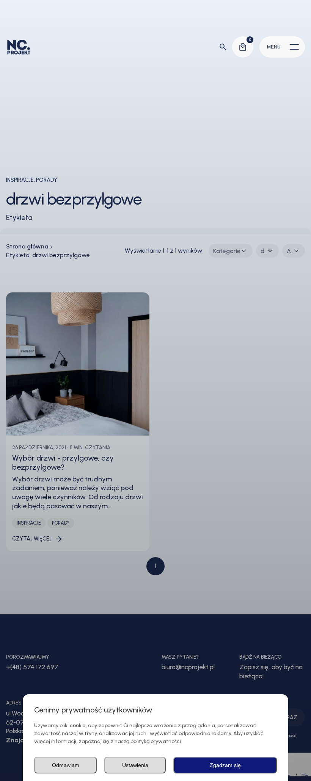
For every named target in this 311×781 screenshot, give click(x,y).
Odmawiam (65, 765)
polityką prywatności (155, 741)
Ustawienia (135, 765)
